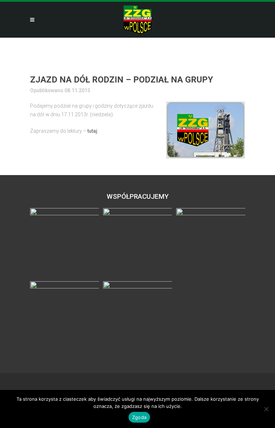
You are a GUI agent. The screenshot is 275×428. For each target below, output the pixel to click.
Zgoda (139, 417)
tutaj (92, 131)
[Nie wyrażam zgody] (266, 409)
